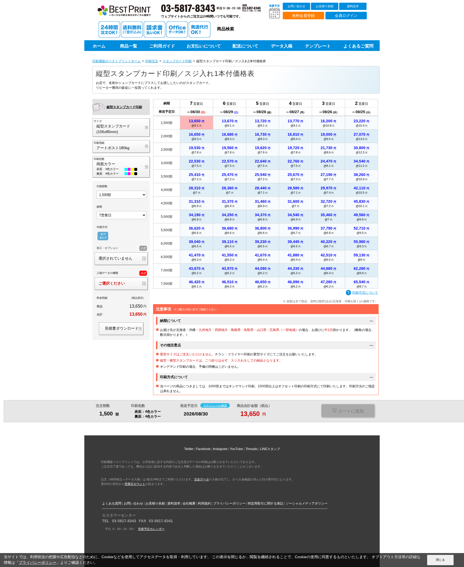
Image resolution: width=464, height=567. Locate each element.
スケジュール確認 (215, 405)
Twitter (189, 449)
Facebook (203, 449)
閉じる (440, 559)
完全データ (201, 479)
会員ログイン (346, 15)
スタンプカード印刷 (177, 61)
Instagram (220, 449)
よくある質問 (111, 503)
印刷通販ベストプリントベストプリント (129, 13)
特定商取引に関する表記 (265, 503)
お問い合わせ (296, 6)
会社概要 (189, 503)
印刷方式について (365, 292)
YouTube (236, 449)
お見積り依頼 (325, 6)
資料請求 (353, 6)
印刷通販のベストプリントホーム (116, 61)
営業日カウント (135, 483)
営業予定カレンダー (151, 529)
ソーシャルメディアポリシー (307, 503)
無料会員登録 (303, 15)
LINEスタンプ (270, 449)
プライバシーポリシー (229, 503)
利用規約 (204, 503)
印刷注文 (151, 61)
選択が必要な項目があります (348, 411)
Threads (251, 449)
